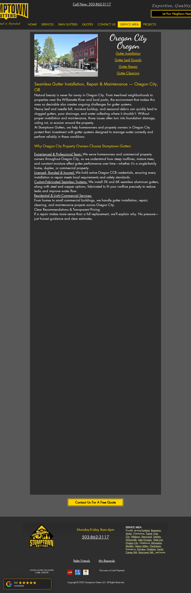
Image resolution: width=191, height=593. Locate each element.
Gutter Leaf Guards (128, 60)
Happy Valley (141, 546)
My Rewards (107, 561)
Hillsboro (135, 536)
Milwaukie (156, 543)
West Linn (158, 539)
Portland (145, 530)
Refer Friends (81, 561)
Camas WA (131, 552)
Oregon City (132, 543)
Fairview (141, 549)
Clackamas (155, 546)
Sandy (160, 549)
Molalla (129, 546)
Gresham (151, 549)
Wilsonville (131, 539)
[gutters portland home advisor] (85, 572)
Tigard (149, 533)
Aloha (129, 533)
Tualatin (157, 536)
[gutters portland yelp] (69, 572)
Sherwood (146, 536)
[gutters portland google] (77, 572)
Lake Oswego (145, 539)
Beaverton (156, 530)
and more (160, 552)
